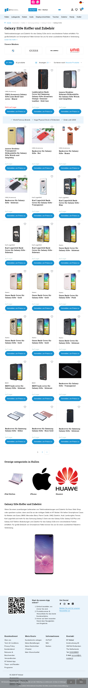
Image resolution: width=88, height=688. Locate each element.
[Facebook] (60, 604)
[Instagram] (64, 604)
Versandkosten (10, 658)
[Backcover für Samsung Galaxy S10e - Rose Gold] (43, 416)
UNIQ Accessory (10, 91)
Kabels (24, 17)
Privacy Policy (9, 646)
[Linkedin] (73, 604)
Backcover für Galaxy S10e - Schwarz (15, 201)
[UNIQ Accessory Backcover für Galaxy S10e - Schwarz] (16, 185)
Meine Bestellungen (32, 643)
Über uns (7, 640)
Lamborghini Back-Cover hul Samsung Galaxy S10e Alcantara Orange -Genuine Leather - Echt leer (42, 96)
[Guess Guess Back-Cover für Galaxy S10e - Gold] (16, 280)
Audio (31, 17)
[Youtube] (69, 604)
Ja (71, 682)
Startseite (15, 23)
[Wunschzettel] (76, 9)
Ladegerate (15, 17)
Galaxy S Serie (46, 23)
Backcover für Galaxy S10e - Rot (42, 152)
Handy (72, 17)
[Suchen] (59, 9)
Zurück (8, 23)
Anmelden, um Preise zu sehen (16, 112)
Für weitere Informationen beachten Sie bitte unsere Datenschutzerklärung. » (44, 686)
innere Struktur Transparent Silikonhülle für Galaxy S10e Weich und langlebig (16, 153)
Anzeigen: (42, 63)
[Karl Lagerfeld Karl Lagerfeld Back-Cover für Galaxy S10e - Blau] (70, 185)
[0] (80, 9)
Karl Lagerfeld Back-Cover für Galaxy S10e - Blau (69, 202)
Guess (61, 245)
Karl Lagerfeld (37, 197)
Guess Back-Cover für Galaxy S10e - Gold (14, 296)
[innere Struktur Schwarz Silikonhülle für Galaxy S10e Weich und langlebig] (70, 79)
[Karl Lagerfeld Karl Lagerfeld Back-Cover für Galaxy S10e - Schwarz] (16, 233)
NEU (39, 10)
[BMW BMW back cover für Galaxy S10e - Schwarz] (16, 371)
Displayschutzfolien (43, 17)
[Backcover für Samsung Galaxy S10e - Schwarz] (70, 416)
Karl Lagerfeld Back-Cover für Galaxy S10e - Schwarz (15, 250)
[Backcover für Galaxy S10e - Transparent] (70, 371)
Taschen (55, 17)
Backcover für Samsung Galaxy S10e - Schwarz (69, 430)
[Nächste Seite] (47, 452)
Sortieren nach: (59, 63)
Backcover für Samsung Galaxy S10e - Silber (15, 430)
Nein (81, 682)
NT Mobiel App (10, 661)
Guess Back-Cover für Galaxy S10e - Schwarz (69, 249)
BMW (7, 383)
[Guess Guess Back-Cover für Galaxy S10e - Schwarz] (70, 233)
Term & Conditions (11, 643)
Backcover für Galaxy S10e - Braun (68, 152)
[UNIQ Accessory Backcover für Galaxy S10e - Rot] (43, 136)
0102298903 (74, 652)
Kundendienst (9, 649)
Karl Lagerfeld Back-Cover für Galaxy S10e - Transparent (42, 202)
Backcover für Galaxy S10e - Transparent (68, 384)
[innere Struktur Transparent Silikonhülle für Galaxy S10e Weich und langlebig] (16, 136)
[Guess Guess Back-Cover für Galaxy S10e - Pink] (70, 280)
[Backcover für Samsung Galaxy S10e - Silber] (16, 416)
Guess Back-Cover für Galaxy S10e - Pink (68, 296)
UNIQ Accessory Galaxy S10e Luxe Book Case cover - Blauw (16, 96)
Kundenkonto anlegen (33, 640)
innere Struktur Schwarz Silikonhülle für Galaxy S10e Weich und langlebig (69, 95)
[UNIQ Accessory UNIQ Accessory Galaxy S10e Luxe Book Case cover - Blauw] (16, 79)
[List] (36, 63)
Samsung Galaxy (33, 23)
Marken (45, 10)
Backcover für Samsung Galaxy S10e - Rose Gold (42, 430)
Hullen (6, 17)
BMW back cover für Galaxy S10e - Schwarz (15, 387)
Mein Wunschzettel (32, 652)
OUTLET (32, 10)
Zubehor (64, 17)
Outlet (79, 17)
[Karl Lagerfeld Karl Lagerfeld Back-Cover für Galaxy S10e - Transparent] (43, 185)
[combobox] (61, 10)
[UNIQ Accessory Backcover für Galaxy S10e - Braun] (70, 136)
